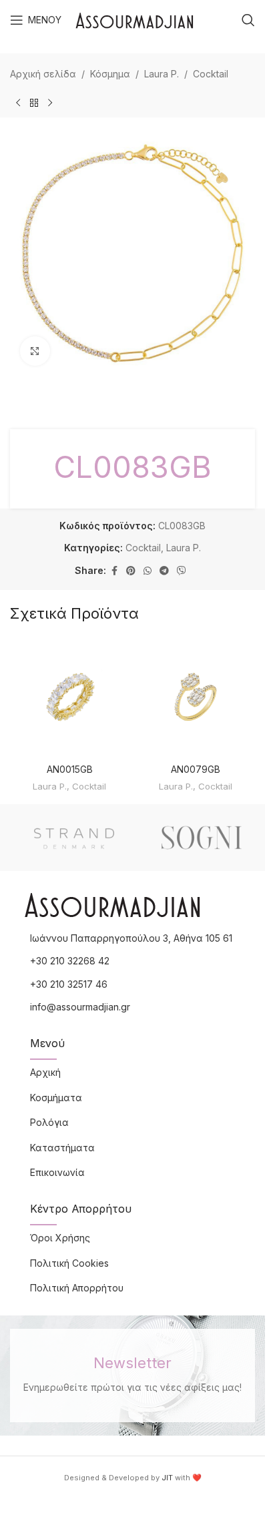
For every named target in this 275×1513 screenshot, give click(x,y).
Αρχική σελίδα (43, 73)
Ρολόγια (49, 1122)
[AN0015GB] (69, 697)
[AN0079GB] (196, 697)
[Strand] (74, 837)
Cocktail (210, 73)
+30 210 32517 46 (68, 984)
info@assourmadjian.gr (80, 1006)
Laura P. (161, 73)
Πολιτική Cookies (69, 1263)
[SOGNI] (201, 837)
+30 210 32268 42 (69, 960)
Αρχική (45, 1072)
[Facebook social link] (114, 571)
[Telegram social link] (164, 571)
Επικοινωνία (57, 1172)
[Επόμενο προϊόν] (50, 103)
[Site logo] (134, 19)
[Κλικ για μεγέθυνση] (35, 351)
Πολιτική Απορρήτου (76, 1287)
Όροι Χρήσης (60, 1237)
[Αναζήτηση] (248, 20)
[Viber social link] (181, 571)
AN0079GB (195, 769)
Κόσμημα (110, 73)
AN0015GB (70, 769)
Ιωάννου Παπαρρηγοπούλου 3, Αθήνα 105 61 (131, 938)
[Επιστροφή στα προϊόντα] (34, 103)
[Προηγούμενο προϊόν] (18, 103)
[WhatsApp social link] (148, 571)
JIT (167, 1477)
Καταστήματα (62, 1147)
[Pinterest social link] (131, 571)
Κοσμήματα (56, 1097)
